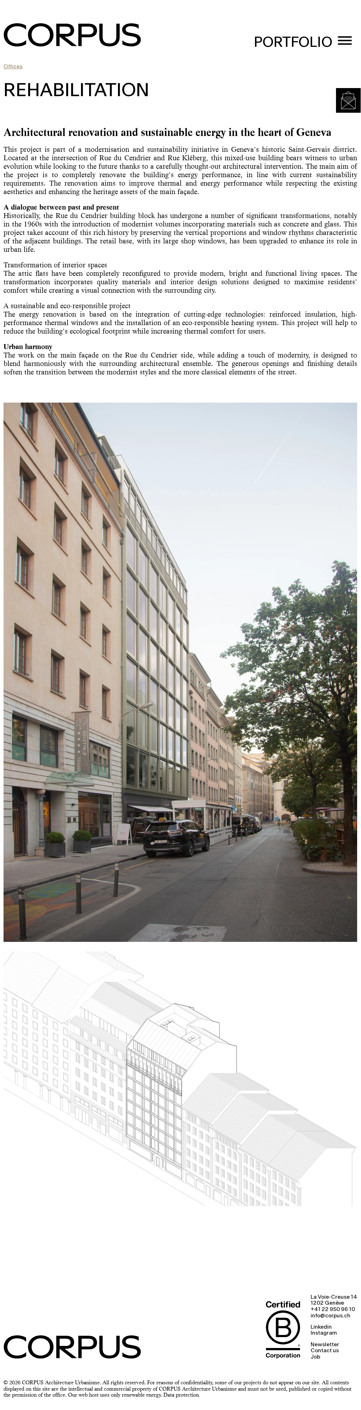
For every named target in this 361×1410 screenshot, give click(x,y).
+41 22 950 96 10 (333, 1309)
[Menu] (344, 41)
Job (315, 1357)
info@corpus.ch (330, 1316)
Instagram (324, 1333)
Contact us (325, 1351)
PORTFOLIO (293, 42)
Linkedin (321, 1327)
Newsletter (325, 1345)
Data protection (181, 1395)
